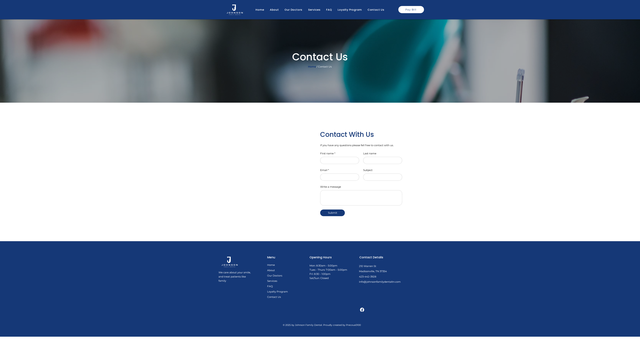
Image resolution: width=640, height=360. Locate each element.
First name (327, 153)
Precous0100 (353, 325)
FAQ (270, 286)
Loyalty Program (277, 291)
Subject (367, 170)
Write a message (330, 186)
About (271, 270)
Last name (369, 153)
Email (324, 170)
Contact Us (325, 66)
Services (272, 280)
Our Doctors (274, 275)
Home (271, 264)
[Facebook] (362, 310)
